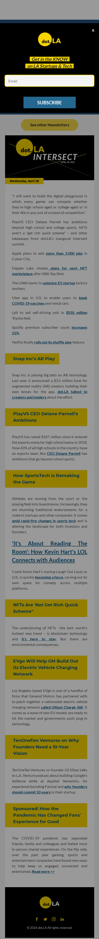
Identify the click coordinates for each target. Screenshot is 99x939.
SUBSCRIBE (49, 102)
